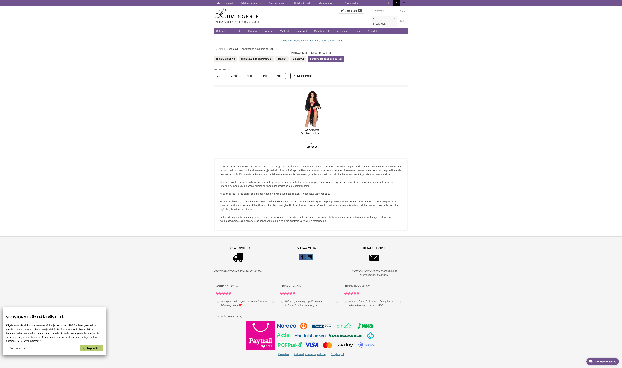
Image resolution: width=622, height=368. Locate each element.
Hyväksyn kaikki (91, 348)
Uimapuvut (298, 58)
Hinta (265, 75)
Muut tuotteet (321, 31)
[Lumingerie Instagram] (309, 257)
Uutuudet (221, 31)
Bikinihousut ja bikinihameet (256, 58)
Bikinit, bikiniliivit (225, 58)
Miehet (229, 3)
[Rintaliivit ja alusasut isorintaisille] (218, 3)
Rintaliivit (253, 31)
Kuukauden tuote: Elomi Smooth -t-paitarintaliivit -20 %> (311, 40)
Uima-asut (301, 31)
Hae (401, 21)
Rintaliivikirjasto (302, 3)
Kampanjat (342, 31)
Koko (250, 75)
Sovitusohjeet (276, 3)
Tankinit (282, 58)
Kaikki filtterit (304, 75)
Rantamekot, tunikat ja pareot (326, 58)
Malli (220, 75)
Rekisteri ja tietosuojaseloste (310, 354)
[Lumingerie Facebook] (302, 257)
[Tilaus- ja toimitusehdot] (238, 258)
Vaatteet (284, 31)
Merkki (235, 75)
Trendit (237, 31)
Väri (279, 75)
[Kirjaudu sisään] (388, 3)
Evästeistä (283, 354)
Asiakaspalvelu (249, 3)
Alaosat (269, 31)
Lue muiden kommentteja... (231, 316)
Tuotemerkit (351, 3)
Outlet (358, 31)
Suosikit (372, 31)
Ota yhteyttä (337, 354)
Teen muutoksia (17, 348)
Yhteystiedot (326, 3)
